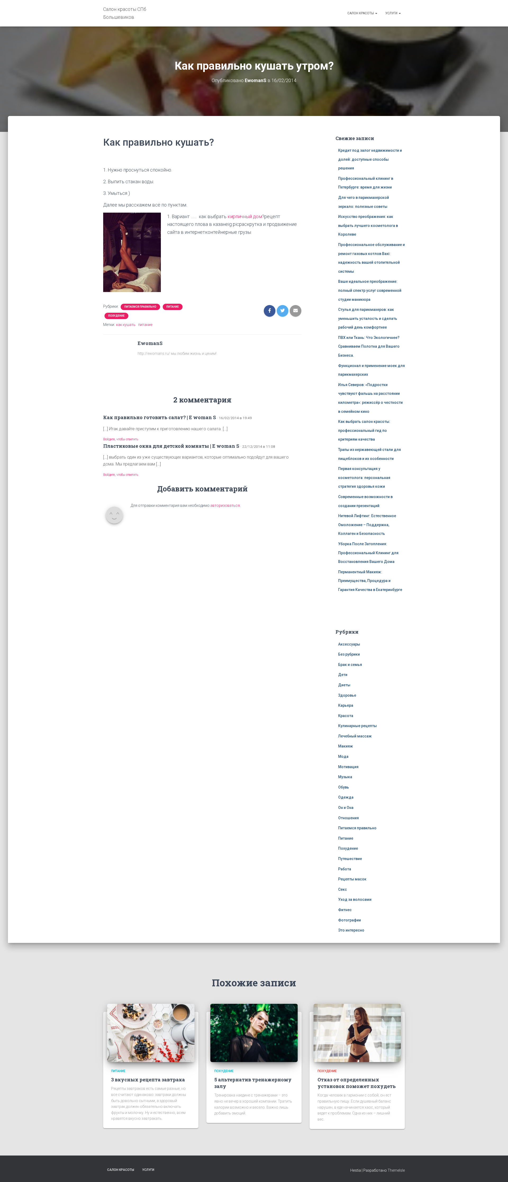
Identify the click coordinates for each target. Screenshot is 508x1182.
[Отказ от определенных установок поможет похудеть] (357, 1032)
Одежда (345, 797)
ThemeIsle (396, 1170)
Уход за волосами (354, 899)
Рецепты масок (352, 879)
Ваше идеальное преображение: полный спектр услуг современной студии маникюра (369, 290)
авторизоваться (225, 505)
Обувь (343, 787)
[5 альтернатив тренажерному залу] (254, 1032)
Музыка (345, 777)
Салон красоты (361, 13)
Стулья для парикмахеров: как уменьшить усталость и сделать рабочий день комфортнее (367, 318)
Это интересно (351, 930)
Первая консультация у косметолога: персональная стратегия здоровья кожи (364, 478)
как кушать (125, 325)
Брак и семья (350, 664)
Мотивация (348, 767)
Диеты (344, 685)
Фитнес (345, 910)
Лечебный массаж (355, 736)
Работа (344, 869)
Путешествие (350, 859)
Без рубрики (349, 654)
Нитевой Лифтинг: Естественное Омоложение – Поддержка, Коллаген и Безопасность (367, 525)
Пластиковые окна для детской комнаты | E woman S (171, 446)
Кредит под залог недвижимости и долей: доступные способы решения (370, 159)
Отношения (348, 818)
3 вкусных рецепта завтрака (148, 1079)
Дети (342, 675)
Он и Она (345, 807)
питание (145, 325)
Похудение (116, 315)
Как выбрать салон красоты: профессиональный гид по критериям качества (364, 430)
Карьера (345, 705)
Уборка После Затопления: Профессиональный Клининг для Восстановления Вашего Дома (368, 553)
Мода (343, 756)
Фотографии (349, 920)
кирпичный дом (245, 216)
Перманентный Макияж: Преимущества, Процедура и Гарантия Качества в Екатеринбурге (370, 581)
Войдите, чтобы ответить (120, 439)
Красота (345, 716)
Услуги (391, 13)
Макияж (345, 746)
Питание (172, 306)
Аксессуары (349, 644)
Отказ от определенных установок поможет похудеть (357, 1082)
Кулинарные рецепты (357, 726)
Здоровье (347, 695)
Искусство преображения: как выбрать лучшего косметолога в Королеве (368, 225)
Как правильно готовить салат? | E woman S (159, 417)
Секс (342, 889)
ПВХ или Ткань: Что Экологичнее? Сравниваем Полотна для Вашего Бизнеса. (369, 346)
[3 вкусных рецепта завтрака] (150, 1032)
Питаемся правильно (140, 306)
